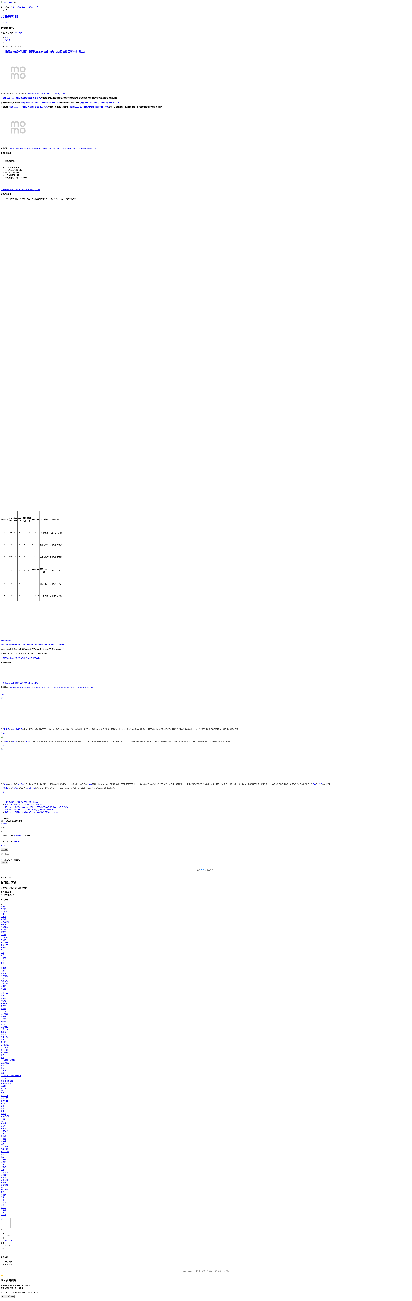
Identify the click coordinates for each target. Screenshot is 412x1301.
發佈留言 (4, 862)
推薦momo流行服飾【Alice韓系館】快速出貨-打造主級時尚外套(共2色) (31, 812)
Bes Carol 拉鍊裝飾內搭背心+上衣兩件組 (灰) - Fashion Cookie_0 (29, 810)
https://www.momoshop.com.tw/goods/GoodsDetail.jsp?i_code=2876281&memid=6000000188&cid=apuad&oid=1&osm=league (53, 148)
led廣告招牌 (5, 1116)
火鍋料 (3, 971)
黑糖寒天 (4, 1078)
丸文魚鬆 (4, 1149)
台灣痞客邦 (9, 17)
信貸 (2, 792)
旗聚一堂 (4, 945)
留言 (21, 835)
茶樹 (2, 1197)
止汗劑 (3, 935)
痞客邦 (16, 835)
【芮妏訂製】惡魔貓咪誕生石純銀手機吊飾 (21, 802)
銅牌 (2, 1111)
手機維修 (4, 1175)
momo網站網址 (6, 640)
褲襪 (2, 1144)
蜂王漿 (3, 1032)
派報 (2, 1106)
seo (2, 1187)
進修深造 (17, 841)
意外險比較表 (6, 1045)
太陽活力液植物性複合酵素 (11, 1076)
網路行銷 (4, 1185)
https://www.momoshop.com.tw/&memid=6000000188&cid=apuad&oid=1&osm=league (32, 644)
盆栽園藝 (4, 1052)
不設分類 (18, 33)
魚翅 (2, 978)
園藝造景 (4, 1050)
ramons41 (4, 823)
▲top (3, 845)
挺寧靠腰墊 (5, 1063)
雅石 (2, 1055)
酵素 (2, 1040)
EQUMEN (4, 1212)
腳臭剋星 (19, 729)
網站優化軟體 (6, 1083)
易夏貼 (3, 930)
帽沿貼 (3, 909)
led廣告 (3, 1123)
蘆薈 (2, 1192)
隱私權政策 (218, 1271)
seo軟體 (4, 1086)
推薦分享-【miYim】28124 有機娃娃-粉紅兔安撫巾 (24, 804)
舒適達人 (15, 788)
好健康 (3, 1024)
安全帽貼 (4, 927)
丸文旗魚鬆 (5, 1152)
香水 (2, 1200)
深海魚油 (4, 1037)
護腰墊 (3, 1071)
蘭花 (2, 1058)
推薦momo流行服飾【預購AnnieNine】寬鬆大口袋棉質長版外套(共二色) (46, 51)
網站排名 (4, 1089)
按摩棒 (3, 1167)
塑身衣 (3, 733)
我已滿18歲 (5, 1297)
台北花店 (4, 1103)
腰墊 (2, 1068)
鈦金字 (3, 1126)
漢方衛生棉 (31, 788)
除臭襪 (6, 729)
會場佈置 (4, 1101)
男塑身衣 (29, 741)
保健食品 (4, 1027)
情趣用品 (4, 1164)
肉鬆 (2, 953)
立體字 (3, 1108)
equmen (14, 741)
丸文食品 (20, 784)
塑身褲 (3, 1210)
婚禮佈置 (4, 1098)
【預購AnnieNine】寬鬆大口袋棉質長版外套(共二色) (45, 94)
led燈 (3, 1119)
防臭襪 (3, 919)
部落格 (7, 40)
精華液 (3, 1195)
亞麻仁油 (4, 1029)
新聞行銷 (4, 1190)
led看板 (3, 1128)
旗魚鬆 (89, 784)
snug (2, 694)
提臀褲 (3, 1215)
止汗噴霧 (4, 937)
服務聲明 (226, 1271)
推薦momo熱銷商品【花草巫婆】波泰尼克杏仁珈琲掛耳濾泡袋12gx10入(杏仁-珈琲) (36, 807)
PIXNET (190, 1271)
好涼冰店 (4, 924)
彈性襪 (3, 1141)
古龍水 (3, 1202)
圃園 (2, 1205)
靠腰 (2, 1065)
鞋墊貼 (3, 940)
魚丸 (2, 966)
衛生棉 (6, 788)
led (2, 1121)
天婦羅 (3, 968)
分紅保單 (4, 1047)
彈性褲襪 (4, 1146)
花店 (2, 1093)
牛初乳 (3, 1034)
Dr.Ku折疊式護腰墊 (8, 1060)
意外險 (3, 1042)
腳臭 (2, 914)
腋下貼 (3, 932)
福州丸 (3, 973)
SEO (2, 1091)
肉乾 (2, 963)
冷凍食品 (4, 976)
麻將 (2, 1154)
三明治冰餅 (5, 922)
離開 (12, 1297)
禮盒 (314, 784)
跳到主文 (4, 22)
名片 (7, 43)
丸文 (6, 745)
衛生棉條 (4, 1180)
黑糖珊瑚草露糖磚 (8, 1081)
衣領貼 (3, 906)
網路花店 (4, 1096)
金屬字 (3, 1114)
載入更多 (4, 849)
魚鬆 (2, 745)
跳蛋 (2, 1170)
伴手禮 (319, 784)
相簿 (7, 37)
